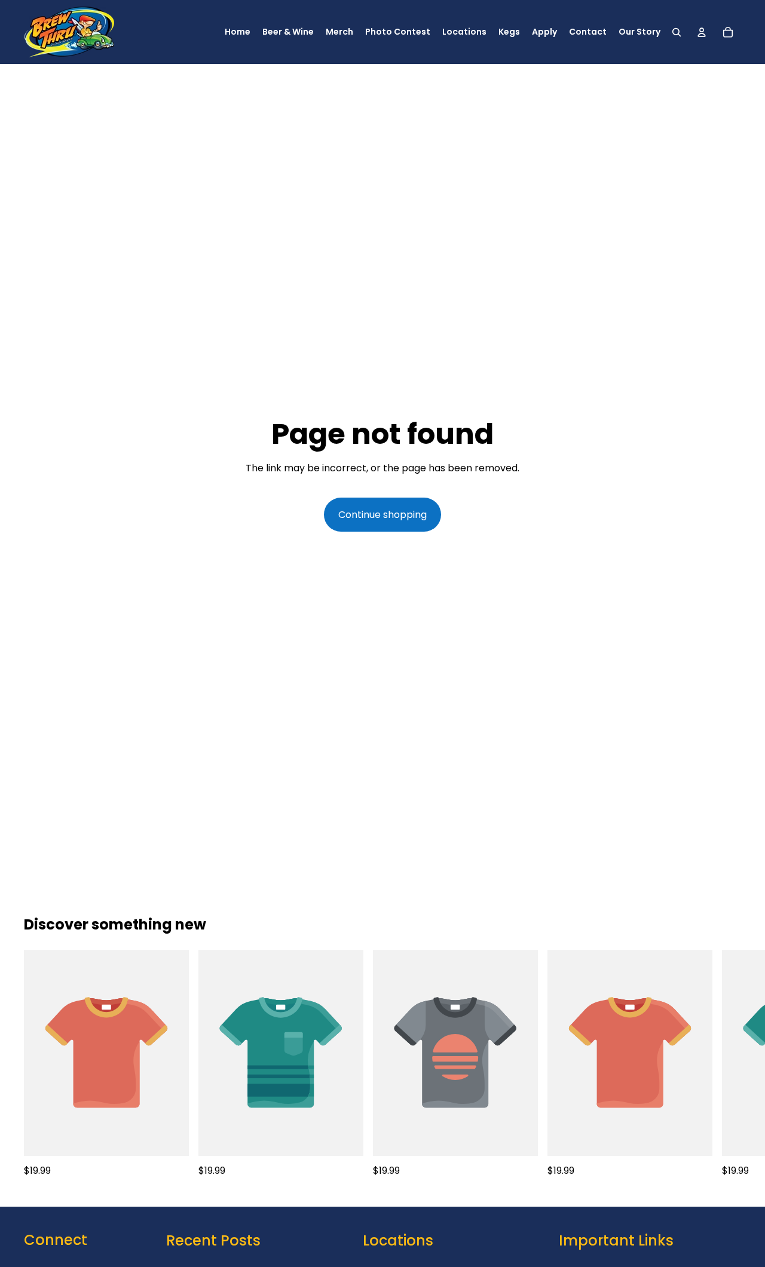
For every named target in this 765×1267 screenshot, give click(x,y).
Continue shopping (382, 514)
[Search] (676, 32)
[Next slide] (728, 1064)
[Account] (701, 32)
